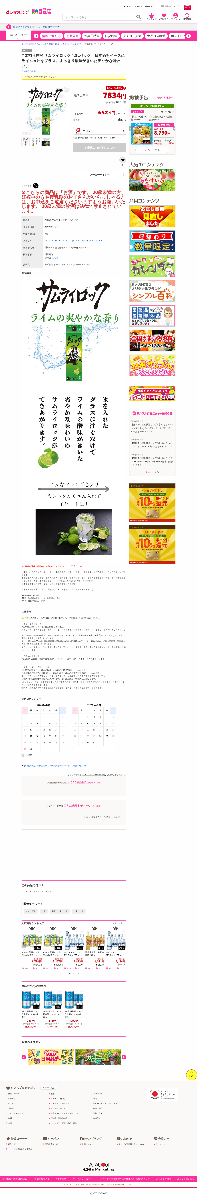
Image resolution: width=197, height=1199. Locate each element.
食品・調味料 (13, 1094)
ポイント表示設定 (186, 1178)
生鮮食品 (12, 1099)
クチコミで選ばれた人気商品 (20, 1149)
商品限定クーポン (52, 1144)
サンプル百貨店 (28, 44)
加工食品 (12, 1103)
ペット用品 (98, 1108)
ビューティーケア (58, 1108)
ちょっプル (41, 44)
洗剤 (52, 1094)
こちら (55, 257)
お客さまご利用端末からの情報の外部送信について (125, 1178)
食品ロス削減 (156, 36)
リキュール (77, 44)
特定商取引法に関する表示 (15, 1178)
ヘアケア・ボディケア (60, 1103)
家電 (95, 1099)
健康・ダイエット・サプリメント (64, 1113)
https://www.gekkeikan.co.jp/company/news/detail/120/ (73, 240)
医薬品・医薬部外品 (59, 1118)
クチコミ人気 (132, 36)
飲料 (10, 1118)
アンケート (160, 1144)
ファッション (98, 1094)
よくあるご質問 (163, 1178)
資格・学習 (98, 1113)
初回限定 (72, 36)
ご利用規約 (61, 1178)
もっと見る (120, 923)
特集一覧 (12, 1144)
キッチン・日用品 (58, 1099)
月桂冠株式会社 (29, 70)
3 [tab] (78, 974)
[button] (36, 36)
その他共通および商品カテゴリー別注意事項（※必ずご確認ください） (55, 765)
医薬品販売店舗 (42, 1178)
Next (124, 948)
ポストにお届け (182, 36)
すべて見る (50, 1087)
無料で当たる (51, 36)
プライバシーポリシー (83, 1178)
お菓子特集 (92, 36)
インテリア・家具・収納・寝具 (64, 1123)
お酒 (51, 44)
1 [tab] (69, 974)
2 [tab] (73, 974)
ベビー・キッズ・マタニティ (105, 1103)
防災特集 (111, 36)
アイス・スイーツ (15, 1113)
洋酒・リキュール (62, 44)
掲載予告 (97, 1118)
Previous (25, 948)
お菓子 (11, 1108)
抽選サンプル (87, 1144)
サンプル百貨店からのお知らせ (132, 1144)
